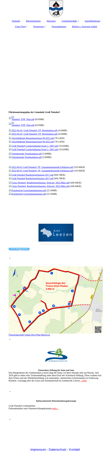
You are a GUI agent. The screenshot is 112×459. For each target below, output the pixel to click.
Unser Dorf (20, 26)
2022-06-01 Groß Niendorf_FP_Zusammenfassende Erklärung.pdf (42, 167)
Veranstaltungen (58, 26)
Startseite (16, 21)
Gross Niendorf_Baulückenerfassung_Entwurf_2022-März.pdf (40, 182)
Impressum (38, 449)
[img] (56, 9)
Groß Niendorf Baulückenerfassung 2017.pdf (32, 175)
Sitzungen (51, 21)
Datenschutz (57, 449)
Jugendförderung (92, 21)
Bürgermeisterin (33, 21)
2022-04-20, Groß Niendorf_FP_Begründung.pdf (34, 130)
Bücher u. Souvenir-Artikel (84, 26)
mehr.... (55, 408)
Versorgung (38, 26)
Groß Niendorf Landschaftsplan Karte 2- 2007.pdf (35, 146)
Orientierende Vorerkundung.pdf (27, 153)
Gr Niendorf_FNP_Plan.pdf (23, 118)
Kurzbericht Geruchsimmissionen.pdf (29, 190)
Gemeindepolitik (69, 21)
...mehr (83, 380)
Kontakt (74, 449)
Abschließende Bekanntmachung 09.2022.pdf (33, 138)
